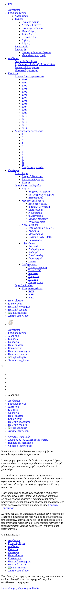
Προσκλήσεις (29, 37)
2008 (24, 109)
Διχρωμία (33, 230)
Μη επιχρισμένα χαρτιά (41, 194)
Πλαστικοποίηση (37, 267)
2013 (24, 124)
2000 (24, 85)
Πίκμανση (33, 276)
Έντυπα (19, 18)
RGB (31, 291)
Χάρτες (26, 43)
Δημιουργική (35, 258)
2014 (24, 128)
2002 (24, 91)
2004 (24, 97)
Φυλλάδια (27, 34)
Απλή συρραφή (36, 249)
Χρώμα (26, 182)
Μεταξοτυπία (35, 209)
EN (10, 4)
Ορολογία (13, 170)
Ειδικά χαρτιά (35, 197)
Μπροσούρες (29, 31)
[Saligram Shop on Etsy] (10, 374)
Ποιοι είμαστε (15, 300)
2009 (24, 112)
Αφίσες (26, 40)
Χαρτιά (25, 188)
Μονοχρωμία (35, 233)
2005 (24, 100)
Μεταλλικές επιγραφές (34, 55)
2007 (24, 106)
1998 (24, 79)
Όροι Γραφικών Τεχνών (28, 185)
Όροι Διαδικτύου (24, 285)
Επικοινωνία (14, 303)
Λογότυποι (14, 9)
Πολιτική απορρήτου (19, 306)
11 (23, 164)
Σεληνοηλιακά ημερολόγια (29, 76)
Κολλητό (33, 252)
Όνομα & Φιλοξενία (26, 61)
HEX (31, 297)
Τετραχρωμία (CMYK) (40, 227)
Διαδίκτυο (13, 58)
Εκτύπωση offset (37, 203)
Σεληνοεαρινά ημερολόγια (29, 131)
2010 (24, 115)
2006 (24, 103)
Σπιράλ (32, 261)
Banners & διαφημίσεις (27, 67)
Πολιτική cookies (17, 309)
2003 (24, 94)
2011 (24, 118)
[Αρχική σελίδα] (10, 324)
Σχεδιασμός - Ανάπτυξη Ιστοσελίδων (35, 64)
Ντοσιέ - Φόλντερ (31, 25)
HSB (31, 294)
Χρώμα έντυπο (30, 224)
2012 (24, 121)
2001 (24, 88)
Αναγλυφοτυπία (36, 221)
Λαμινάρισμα (35, 282)
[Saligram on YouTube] (10, 382)
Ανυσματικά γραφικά (33, 179)
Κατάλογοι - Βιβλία (32, 28)
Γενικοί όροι (21, 173)
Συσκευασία (21, 46)
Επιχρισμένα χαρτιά (39, 191)
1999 (24, 82)
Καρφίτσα (33, 246)
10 (23, 161)
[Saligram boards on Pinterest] (10, 386)
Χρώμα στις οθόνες (32, 288)
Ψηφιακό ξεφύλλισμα (26, 70)
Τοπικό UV (34, 270)
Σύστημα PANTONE (40, 237)
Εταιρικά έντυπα (30, 22)
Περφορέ (33, 279)
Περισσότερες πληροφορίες (16, 588)
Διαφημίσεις (21, 15)
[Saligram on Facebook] (10, 378)
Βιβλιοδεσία (28, 243)
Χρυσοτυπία (35, 212)
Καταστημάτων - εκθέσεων (36, 52)
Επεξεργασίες (29, 264)
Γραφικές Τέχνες (17, 12)
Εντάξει (36, 588)
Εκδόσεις (13, 73)
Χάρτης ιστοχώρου (18, 315)
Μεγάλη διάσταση (38, 218)
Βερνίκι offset (35, 240)
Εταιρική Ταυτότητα (32, 176)
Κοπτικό (33, 273)
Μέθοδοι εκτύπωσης (33, 200)
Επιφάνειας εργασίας (33, 167)
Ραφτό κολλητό (36, 255)
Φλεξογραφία (35, 215)
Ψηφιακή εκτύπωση (39, 206)
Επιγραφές (20, 49)
